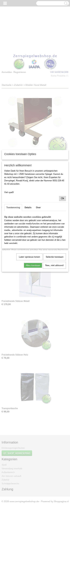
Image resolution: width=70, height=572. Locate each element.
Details (28, 207)
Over (38, 207)
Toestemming (13, 207)
